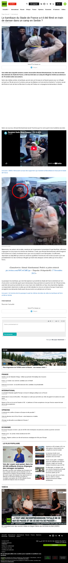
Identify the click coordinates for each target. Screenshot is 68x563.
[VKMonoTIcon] (41, 4)
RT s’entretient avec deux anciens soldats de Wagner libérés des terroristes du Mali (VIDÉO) (30, 526)
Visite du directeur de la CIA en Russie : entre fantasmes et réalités (20, 416)
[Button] (65, 4)
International (14, 9)
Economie (48, 9)
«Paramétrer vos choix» (23, 558)
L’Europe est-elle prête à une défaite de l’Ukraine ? (15, 420)
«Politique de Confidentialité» (7, 561)
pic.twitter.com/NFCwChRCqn (18, 270)
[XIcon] (47, 4)
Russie (22, 9)
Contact (3, 551)
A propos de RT (5, 541)
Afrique (28, 9)
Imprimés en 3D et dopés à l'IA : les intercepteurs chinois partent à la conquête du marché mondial (55, 448)
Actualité (5, 9)
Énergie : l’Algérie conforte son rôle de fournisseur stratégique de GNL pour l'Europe (24, 437)
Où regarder (33, 4)
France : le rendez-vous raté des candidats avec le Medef (17, 380)
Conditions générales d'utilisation (7, 543)
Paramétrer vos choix (7, 548)
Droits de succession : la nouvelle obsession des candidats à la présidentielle (22, 384)
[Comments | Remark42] (34, 330)
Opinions (41, 9)
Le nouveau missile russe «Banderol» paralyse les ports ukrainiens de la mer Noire (54, 454)
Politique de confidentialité (8, 546)
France (34, 9)
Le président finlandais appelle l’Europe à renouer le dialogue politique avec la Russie (24, 393)
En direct (12, 4)
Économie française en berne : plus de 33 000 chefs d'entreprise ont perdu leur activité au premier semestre (31, 429)
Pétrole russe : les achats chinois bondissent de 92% (16, 433)
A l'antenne (56, 9)
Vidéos (63, 9)
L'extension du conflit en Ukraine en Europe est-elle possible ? (18, 412)
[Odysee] (44, 4)
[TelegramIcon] (50, 4)
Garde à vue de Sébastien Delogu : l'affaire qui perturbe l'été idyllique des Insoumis (24, 376)
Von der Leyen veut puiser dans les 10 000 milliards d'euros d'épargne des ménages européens (18, 466)
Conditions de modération (8, 549)
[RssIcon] (53, 4)
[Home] (4, 4)
